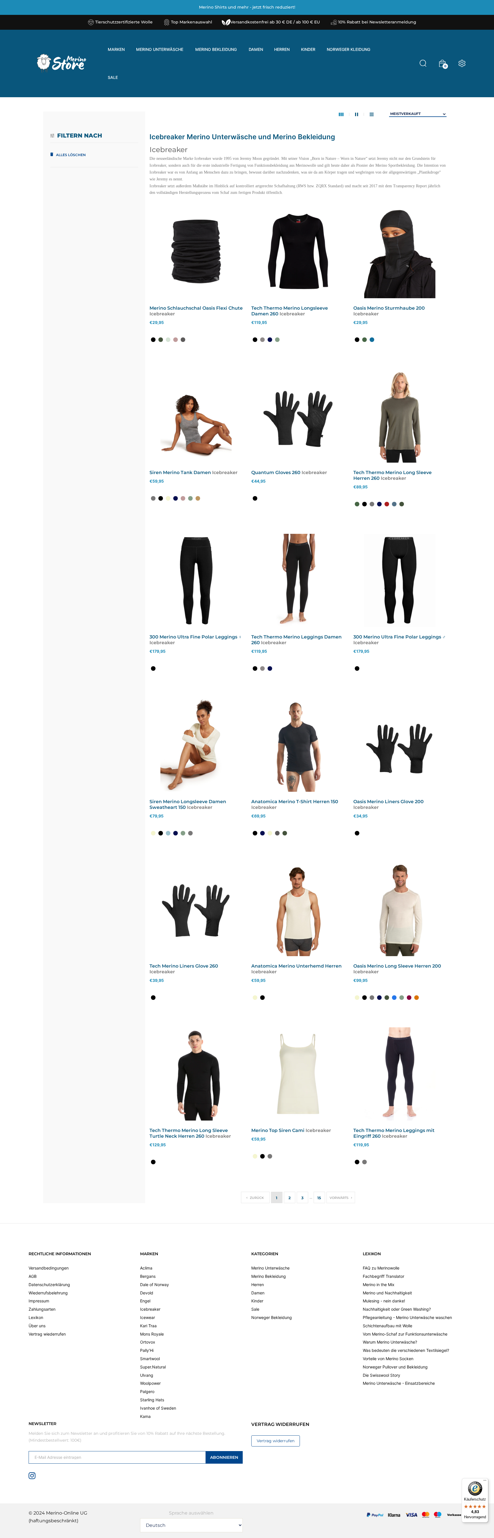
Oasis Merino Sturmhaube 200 (389, 308)
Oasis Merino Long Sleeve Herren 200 (397, 966)
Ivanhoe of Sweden (158, 1407)
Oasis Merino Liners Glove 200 (388, 801)
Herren (257, 1284)
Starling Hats (152, 1399)
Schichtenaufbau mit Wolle (387, 1325)
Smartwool (150, 1358)
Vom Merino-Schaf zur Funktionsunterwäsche (405, 1333)
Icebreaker (150, 1309)
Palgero (147, 1391)
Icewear (147, 1317)
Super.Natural (153, 1366)
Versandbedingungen (49, 1268)
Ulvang (146, 1374)
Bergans (148, 1276)
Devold (146, 1292)
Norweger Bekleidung (271, 1317)
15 (319, 1197)
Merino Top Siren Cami (277, 1130)
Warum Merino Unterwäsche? (390, 1342)
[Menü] (484, 1481)
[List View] (372, 115)
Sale (255, 1309)
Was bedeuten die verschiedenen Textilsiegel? (406, 1350)
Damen (257, 1292)
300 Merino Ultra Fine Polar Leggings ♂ (399, 637)
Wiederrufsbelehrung (48, 1292)
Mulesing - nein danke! (384, 1300)
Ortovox (147, 1342)
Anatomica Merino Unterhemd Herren (296, 966)
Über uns (37, 1325)
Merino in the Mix (379, 1284)
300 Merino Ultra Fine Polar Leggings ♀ (196, 637)
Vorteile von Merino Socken (388, 1358)
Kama (145, 1416)
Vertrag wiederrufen (47, 1333)
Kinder (257, 1300)
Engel (145, 1300)
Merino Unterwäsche (270, 1268)
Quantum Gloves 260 (275, 472)
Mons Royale (152, 1333)
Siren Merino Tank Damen (180, 472)
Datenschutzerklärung (49, 1284)
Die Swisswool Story (381, 1374)
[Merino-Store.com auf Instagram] (32, 1475)
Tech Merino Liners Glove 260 (184, 966)
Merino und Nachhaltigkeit (387, 1292)
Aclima (146, 1268)
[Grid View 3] (344, 115)
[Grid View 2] (359, 115)
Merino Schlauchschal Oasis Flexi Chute (196, 308)
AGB (33, 1276)
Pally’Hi (147, 1350)
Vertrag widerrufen (275, 1440)
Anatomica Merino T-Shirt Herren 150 (294, 801)
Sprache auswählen (191, 1513)
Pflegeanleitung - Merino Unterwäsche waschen (407, 1317)
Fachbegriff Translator (383, 1276)
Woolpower (150, 1383)
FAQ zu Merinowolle (381, 1268)
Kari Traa (148, 1325)
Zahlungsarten (42, 1309)
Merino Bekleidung (268, 1276)
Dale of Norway (154, 1284)
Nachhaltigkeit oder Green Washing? (397, 1309)
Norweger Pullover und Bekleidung (395, 1366)
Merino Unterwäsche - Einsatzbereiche (399, 1383)
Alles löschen (71, 155)
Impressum (39, 1300)
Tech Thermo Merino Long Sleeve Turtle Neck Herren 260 (189, 1133)
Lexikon (36, 1317)
